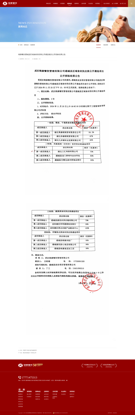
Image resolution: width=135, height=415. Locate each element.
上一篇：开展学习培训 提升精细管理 (27, 350)
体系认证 (20, 401)
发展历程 (20, 396)
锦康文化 (113, 44)
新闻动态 (69, 3)
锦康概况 (55, 3)
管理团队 (62, 3)
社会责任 (90, 3)
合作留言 (107, 3)
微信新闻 (106, 44)
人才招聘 (115, 3)
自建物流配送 (55, 397)
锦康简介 (20, 394)
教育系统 (46, 396)
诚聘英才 (72, 396)
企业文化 (20, 404)
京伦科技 (115, 412)
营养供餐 (55, 394)
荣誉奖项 (20, 399)
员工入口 (124, 3)
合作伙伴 (46, 394)
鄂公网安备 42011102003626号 (61, 412)
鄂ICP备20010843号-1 (47, 412)
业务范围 (83, 3)
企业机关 (46, 399)
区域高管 (29, 396)
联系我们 (97, 3)
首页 (21, 44)
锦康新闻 (32, 44)
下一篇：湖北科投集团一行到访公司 (27, 352)
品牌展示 (76, 3)
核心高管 (29, 394)
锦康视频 (20, 406)
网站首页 (48, 3)
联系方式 (72, 394)
